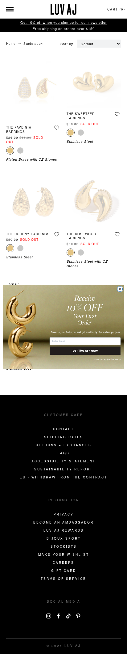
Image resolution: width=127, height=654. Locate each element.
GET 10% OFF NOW (85, 351)
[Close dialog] (120, 289)
